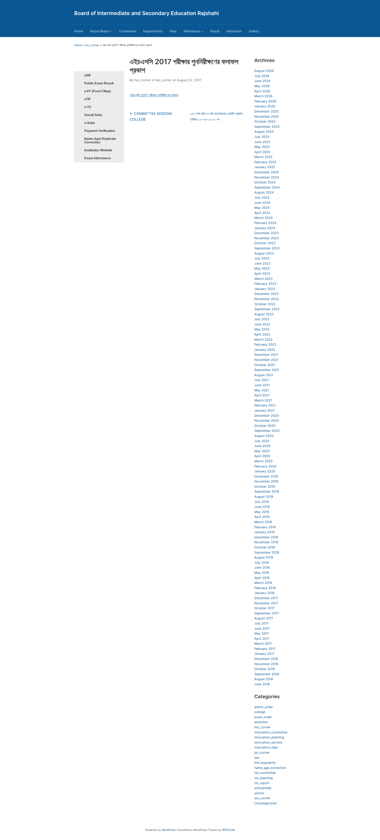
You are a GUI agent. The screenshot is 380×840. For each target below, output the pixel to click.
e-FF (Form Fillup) (97, 91)
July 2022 (261, 319)
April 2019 (262, 517)
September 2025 (267, 127)
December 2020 (266, 416)
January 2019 (264, 532)
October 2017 (264, 608)
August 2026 (264, 71)
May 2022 (262, 329)
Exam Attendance (97, 158)
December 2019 (266, 476)
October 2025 (265, 121)
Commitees (127, 31)
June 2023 (262, 263)
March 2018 (263, 583)
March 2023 (263, 279)
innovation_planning (269, 737)
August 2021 (263, 375)
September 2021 (266, 370)
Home (78, 31)
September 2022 (267, 309)
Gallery (254, 31)
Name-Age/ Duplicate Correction (100, 140)
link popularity (265, 763)
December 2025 (266, 111)
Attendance (191, 31)
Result (214, 31)
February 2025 (265, 162)
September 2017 (266, 613)
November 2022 (266, 299)
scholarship (262, 788)
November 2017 (266, 603)
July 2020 (261, 441)
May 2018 (261, 573)
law (256, 758)
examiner (261, 722)
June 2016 (262, 684)
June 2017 (262, 628)
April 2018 (262, 578)
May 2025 (262, 147)
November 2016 (266, 664)
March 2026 (263, 96)
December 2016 (266, 659)
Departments (153, 31)
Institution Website (98, 150)
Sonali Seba (93, 115)
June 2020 (262, 446)
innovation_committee (270, 732)
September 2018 (266, 552)
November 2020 (266, 420)
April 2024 (262, 213)
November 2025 (266, 116)
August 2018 (263, 557)
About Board (99, 31)
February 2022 (265, 344)
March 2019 (263, 522)
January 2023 (264, 289)
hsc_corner (92, 45)
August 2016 (263, 679)
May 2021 (261, 390)
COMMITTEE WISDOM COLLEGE (151, 116)
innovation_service (268, 742)
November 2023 (266, 238)
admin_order (263, 707)
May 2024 (262, 208)
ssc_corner (262, 798)
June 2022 (262, 324)
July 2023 (261, 258)
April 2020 (262, 456)
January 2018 (264, 593)
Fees (173, 31)
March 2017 (263, 643)
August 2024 (264, 192)
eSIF (87, 75)
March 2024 (263, 218)
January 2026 (264, 106)
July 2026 (261, 76)
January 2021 (264, 410)
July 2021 (261, 380)
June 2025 (262, 142)
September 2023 (267, 248)
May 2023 (262, 268)
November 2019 (266, 481)
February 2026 (265, 101)
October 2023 (265, 243)
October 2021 (264, 365)
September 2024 (267, 187)
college (259, 712)
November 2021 (266, 360)
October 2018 (264, 547)
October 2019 (264, 486)
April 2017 (261, 639)
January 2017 (264, 654)
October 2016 (264, 669)
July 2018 (261, 562)
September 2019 (266, 491)
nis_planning (263, 778)
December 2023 (266, 233)
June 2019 (262, 507)
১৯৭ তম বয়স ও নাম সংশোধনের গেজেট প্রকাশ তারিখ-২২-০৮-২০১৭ (216, 116)
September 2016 (266, 674)
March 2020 (263, 461)
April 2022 (262, 334)
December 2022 (266, 294)
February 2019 (265, 527)
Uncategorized (265, 803)
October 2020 (265, 426)
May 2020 (262, 451)
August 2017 (263, 618)
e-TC (87, 107)
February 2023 (265, 284)
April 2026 (262, 91)
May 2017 (261, 633)
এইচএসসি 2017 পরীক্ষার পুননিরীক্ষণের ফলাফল (154, 95)
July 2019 (261, 502)
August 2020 (264, 436)
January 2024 (264, 228)
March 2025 (263, 157)
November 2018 (266, 542)
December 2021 (266, 355)
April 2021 (262, 395)
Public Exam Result (99, 83)
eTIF (87, 99)
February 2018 (265, 588)
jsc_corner (262, 752)
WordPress (169, 829)
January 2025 (264, 167)
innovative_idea (266, 747)
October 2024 (265, 182)
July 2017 (261, 623)
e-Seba (89, 123)
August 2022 (264, 314)
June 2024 (262, 203)
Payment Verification (99, 131)
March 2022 (263, 339)
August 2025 (264, 131)
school (259, 793)
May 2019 (261, 512)
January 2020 (264, 471)
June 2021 (262, 385)
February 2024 (265, 223)
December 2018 (266, 537)
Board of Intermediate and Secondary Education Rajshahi (146, 13)
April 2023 (262, 274)
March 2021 (263, 400)
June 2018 (262, 567)
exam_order (263, 717)
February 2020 (265, 466)
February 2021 (265, 405)
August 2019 (263, 497)
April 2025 (262, 152)
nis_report (262, 783)
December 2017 (266, 598)
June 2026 (262, 81)
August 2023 (264, 253)
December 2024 (266, 172)
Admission (234, 31)
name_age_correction (270, 768)
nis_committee (265, 773)
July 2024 (261, 197)
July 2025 (261, 137)
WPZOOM (228, 829)
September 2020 (267, 431)
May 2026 (262, 86)
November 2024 (266, 177)
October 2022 (265, 304)
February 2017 (265, 649)
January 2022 (264, 350)
